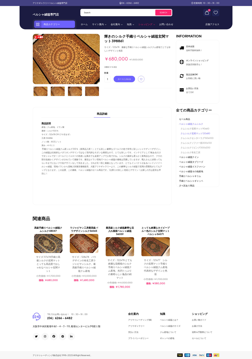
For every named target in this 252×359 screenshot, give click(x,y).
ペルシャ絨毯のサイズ (170, 326)
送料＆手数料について (202, 332)
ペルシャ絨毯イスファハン (192, 166)
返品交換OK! (192, 74)
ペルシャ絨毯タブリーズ (191, 161)
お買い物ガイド (199, 319)
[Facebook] (53, 336)
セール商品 (184, 119)
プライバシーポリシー (138, 338)
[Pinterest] (62, 336)
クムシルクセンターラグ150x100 (197, 138)
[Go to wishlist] (215, 12)
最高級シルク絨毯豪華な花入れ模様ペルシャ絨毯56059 (120, 231)
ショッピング (145, 24)
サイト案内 (98, 24)
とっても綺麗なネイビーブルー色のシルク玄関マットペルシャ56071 (156, 231)
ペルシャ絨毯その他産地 (191, 171)
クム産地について (168, 332)
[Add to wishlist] (60, 244)
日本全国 (190, 46)
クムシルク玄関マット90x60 (195, 128)
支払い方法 (133, 332)
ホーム (84, 24)
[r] (36, 336)
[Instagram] (45, 336)
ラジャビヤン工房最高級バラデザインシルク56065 (84, 229)
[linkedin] (71, 336)
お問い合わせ (166, 24)
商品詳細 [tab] (102, 113)
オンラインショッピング (197, 60)
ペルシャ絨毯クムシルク (191, 123)
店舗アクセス (212, 24)
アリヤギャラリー (136, 326)
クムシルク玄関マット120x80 (195, 133)
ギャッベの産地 (167, 338)
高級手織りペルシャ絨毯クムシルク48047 (48, 229)
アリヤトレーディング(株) (140, 319)
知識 (129, 24)
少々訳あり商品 (186, 185)
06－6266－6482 (130, 3)
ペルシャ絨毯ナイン (189, 157)
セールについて (199, 338)
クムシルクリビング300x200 (195, 147)
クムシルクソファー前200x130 (196, 142)
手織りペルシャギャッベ (191, 180)
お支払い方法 (192, 88)
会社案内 (115, 24)
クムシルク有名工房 (190, 152)
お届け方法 (197, 326)
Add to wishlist (141, 79)
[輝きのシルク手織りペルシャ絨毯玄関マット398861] (66, 58)
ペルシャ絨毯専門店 (46, 14)
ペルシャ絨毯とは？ (169, 319)
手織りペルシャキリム (190, 176)
